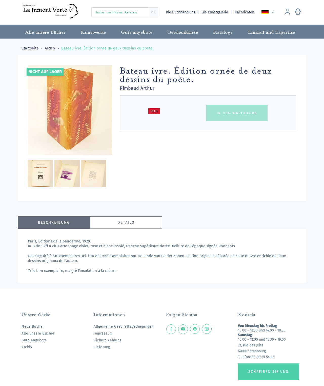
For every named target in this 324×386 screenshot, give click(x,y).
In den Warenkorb (237, 113)
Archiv (27, 347)
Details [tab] (125, 222)
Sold (154, 111)
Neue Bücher (33, 326)
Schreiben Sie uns (268, 372)
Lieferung (102, 347)
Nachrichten (244, 12)
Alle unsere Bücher (38, 333)
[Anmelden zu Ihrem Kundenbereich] (287, 12)
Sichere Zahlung (108, 340)
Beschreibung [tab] (54, 222)
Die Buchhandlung (181, 12)
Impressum (103, 333)
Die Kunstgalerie (215, 12)
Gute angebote (34, 340)
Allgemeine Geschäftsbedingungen (124, 326)
